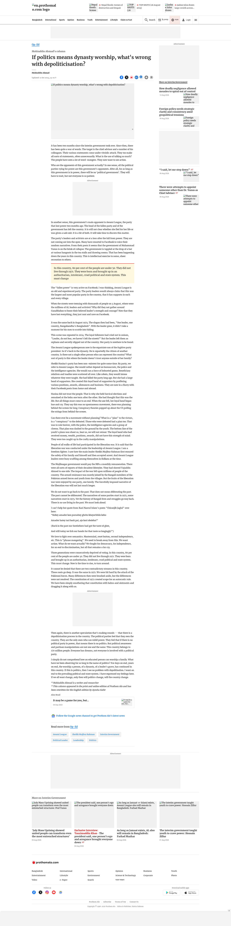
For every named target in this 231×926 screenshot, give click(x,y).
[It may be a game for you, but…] (127, 702)
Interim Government (109, 734)
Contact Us (134, 902)
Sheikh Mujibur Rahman (83, 734)
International (50, 20)
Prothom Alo (94, 902)
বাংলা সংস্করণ (120, 880)
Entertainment (101, 20)
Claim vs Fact (126, 20)
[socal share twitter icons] (126, 79)
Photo (174, 875)
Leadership (78, 740)
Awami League (60, 734)
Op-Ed (35, 44)
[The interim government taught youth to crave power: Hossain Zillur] (179, 814)
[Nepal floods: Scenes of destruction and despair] (93, 7)
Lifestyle (114, 20)
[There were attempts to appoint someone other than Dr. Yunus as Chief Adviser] (191, 200)
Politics (92, 740)
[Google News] (60, 892)
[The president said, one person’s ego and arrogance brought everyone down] (94, 814)
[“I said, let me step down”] (191, 176)
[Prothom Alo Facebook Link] (35, 892)
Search (91, 880)
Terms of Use (120, 902)
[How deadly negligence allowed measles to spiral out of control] (191, 98)
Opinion (70, 20)
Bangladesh (37, 20)
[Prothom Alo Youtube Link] (55, 892)
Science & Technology (126, 875)
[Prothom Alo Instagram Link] (48, 892)
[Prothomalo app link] (171, 893)
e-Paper (63, 880)
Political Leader (60, 740)
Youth (90, 20)
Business (81, 20)
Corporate (148, 875)
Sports (62, 20)
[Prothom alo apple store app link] (190, 893)
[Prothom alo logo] (45, 863)
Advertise (107, 902)
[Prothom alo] (45, 7)
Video (34, 880)
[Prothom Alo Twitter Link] (41, 892)
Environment (94, 875)
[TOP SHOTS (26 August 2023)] (131, 7)
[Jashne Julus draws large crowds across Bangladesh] (169, 7)
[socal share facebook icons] (121, 79)
